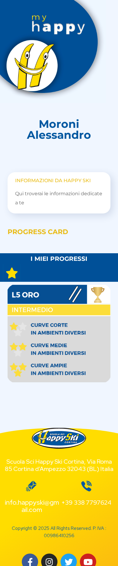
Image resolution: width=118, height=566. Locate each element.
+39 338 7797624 (86, 502)
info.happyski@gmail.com (32, 506)
